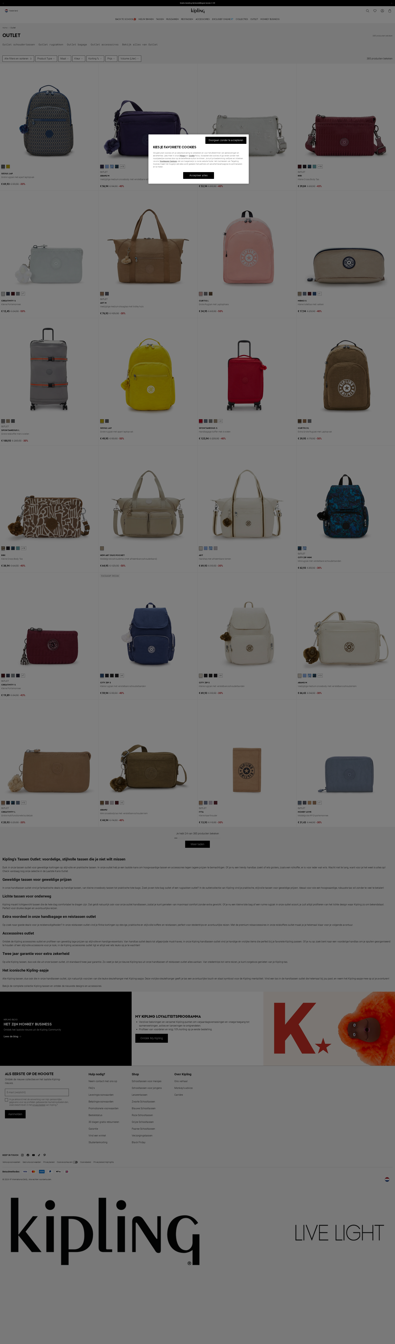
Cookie (192, 156)
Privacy (183, 156)
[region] (198, 159)
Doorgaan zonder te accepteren (226, 140)
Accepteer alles (198, 175)
